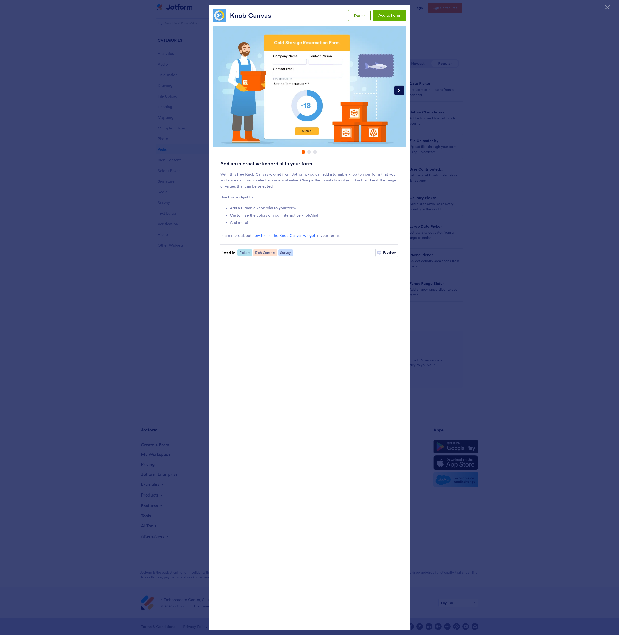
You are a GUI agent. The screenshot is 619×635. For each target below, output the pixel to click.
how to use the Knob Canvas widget (283, 235)
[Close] (607, 7)
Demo (359, 15)
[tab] (303, 152)
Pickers (244, 252)
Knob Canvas (250, 15)
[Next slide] (399, 90)
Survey (285, 252)
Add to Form (389, 15)
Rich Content (265, 252)
